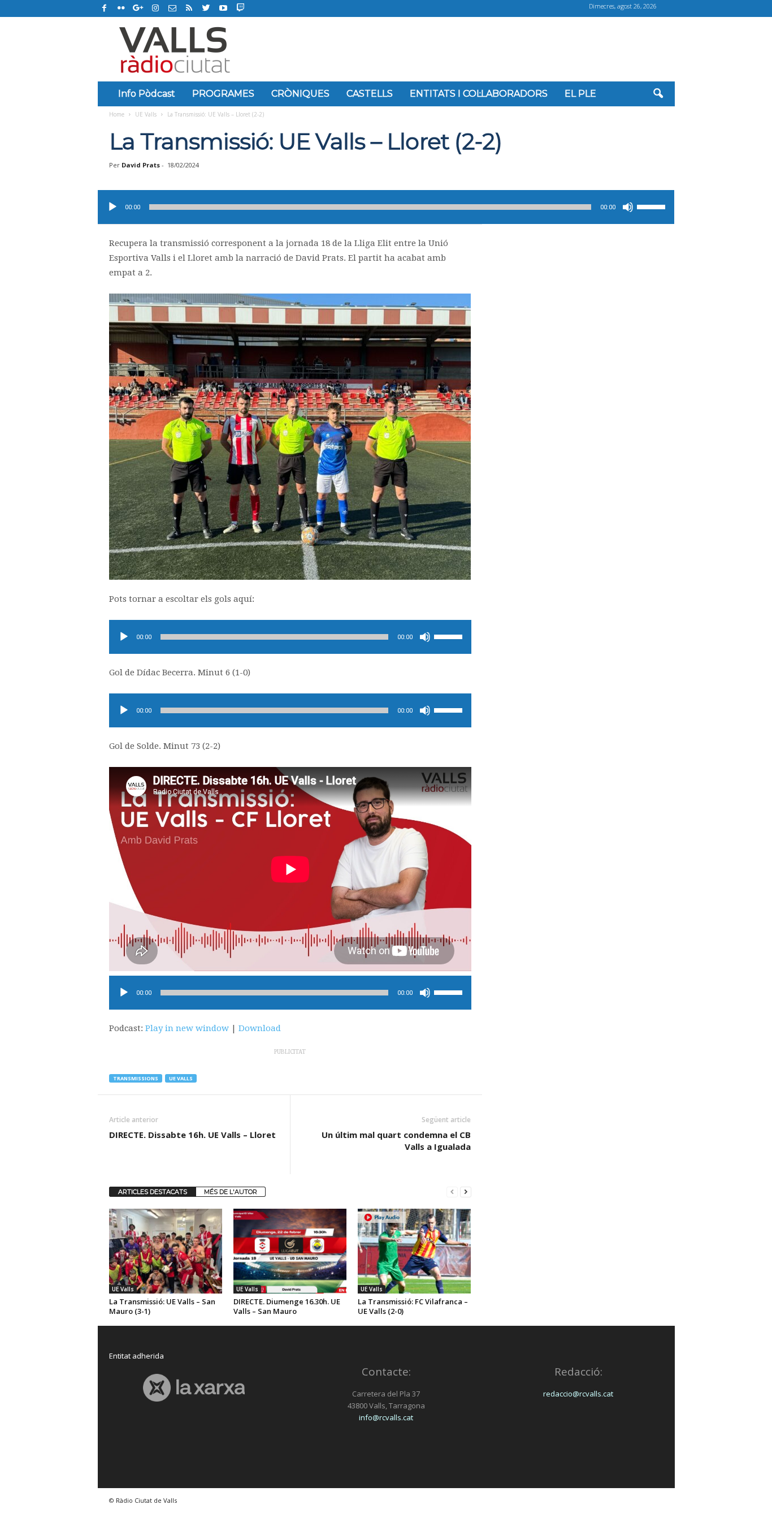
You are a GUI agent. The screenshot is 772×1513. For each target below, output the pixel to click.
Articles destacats (152, 1192)
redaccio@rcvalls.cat (578, 1394)
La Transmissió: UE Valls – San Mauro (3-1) (162, 1306)
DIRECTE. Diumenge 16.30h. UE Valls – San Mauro (286, 1306)
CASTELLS (369, 93)
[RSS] (189, 8)
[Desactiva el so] (628, 207)
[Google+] (138, 8)
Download (259, 1028)
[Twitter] (206, 8)
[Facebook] (104, 8)
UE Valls (146, 114)
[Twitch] (238, 6)
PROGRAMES (223, 93)
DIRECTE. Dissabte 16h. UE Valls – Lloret (192, 1134)
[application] (386, 207)
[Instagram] (155, 8)
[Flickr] (121, 8)
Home (116, 114)
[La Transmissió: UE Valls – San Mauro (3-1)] (165, 1251)
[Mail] (172, 8)
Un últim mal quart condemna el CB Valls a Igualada (396, 1140)
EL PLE (580, 93)
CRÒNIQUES (300, 93)
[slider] (653, 206)
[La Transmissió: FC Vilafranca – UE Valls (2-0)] (414, 1251)
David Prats (141, 165)
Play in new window (187, 1028)
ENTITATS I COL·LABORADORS (479, 93)
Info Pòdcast (146, 93)
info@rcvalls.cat (386, 1417)
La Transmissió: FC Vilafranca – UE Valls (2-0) (413, 1306)
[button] (657, 93)
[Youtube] (223, 8)
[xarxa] (194, 1388)
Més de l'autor (230, 1192)
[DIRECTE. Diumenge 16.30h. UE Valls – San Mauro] (289, 1251)
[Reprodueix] (112, 207)
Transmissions (135, 1078)
